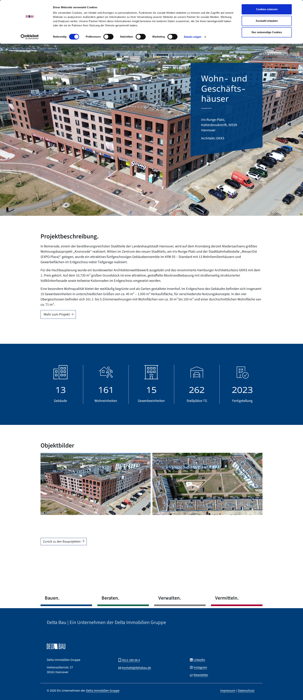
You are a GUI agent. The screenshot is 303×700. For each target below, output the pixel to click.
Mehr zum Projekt (57, 314)
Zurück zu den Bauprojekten (62, 541)
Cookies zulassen (267, 9)
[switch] (108, 37)
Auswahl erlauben (267, 20)
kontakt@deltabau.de (136, 668)
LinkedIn (199, 660)
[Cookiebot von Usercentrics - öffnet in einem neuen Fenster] (29, 37)
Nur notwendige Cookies (267, 32)
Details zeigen (192, 36)
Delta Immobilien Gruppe (102, 690)
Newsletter (201, 675)
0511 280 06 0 (131, 660)
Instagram (200, 667)
